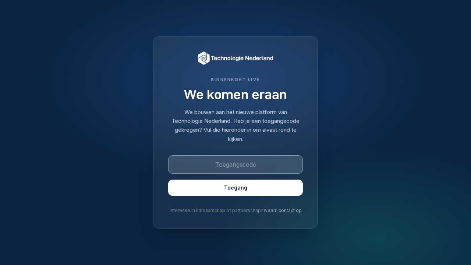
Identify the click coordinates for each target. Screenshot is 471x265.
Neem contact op (283, 210)
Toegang (235, 187)
